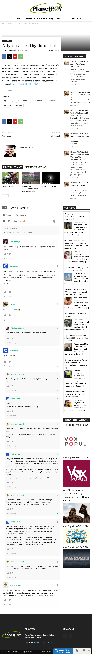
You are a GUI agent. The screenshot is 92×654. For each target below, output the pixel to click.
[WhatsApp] (20, 56)
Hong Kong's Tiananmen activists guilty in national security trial (74, 216)
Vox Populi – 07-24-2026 (76, 547)
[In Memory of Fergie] (51, 178)
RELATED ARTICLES (12, 167)
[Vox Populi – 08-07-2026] (76, 486)
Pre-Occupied (54, 136)
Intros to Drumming (8, 186)
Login (14, 215)
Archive (41, 18)
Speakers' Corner (7, 41)
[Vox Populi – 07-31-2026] (76, 543)
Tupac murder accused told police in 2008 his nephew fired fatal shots (76, 338)
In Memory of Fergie (49, 186)
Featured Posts (47, 183)
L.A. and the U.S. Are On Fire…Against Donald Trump (79, 64)
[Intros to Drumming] (10, 178)
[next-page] (7, 195)
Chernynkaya (15, 242)
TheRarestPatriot (10, 50)
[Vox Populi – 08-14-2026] (76, 454)
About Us (61, 18)
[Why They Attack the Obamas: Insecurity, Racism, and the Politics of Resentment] (76, 523)
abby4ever (14, 266)
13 (58, 50)
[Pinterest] (15, 56)
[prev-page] (3, 195)
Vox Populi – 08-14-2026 (76, 424)
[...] (78, 235)
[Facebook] (4, 56)
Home (19, 18)
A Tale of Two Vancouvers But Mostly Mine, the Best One (30, 188)
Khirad (12, 304)
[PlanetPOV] (46, 8)
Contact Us (75, 18)
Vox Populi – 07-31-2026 (76, 526)
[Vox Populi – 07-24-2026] (76, 567)
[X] (9, 56)
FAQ (51, 18)
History (25, 183)
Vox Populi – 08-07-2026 (76, 457)
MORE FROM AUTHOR (35, 167)
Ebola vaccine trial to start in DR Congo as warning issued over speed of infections (75, 292)
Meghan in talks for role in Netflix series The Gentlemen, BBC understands (75, 394)
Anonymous (6, 136)
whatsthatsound (17, 374)
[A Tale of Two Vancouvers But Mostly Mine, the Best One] (30, 178)
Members (29, 18)
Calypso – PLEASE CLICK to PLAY (24, 84)
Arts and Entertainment (9, 183)
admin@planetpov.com (43, 642)
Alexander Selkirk (10, 310)
